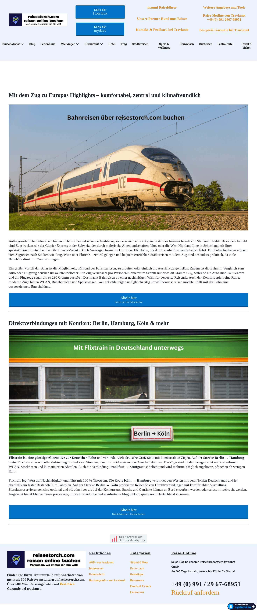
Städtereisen (140, 44)
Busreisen (205, 44)
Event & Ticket (246, 45)
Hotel (112, 44)
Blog (32, 44)
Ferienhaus (47, 44)
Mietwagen (67, 44)
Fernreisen (187, 44)
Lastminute (225, 44)
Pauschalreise (11, 44)
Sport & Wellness (164, 45)
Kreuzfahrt (92, 44)
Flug (124, 44)
